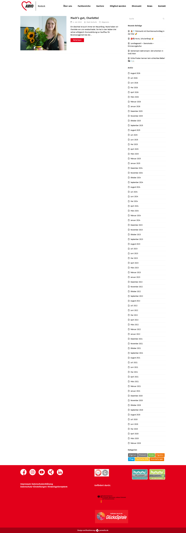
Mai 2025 (134, 144)
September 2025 (137, 125)
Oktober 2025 (136, 121)
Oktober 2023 (136, 235)
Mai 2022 (134, 315)
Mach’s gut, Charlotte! (85, 17)
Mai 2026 (134, 88)
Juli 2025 (134, 135)
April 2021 (134, 377)
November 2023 (137, 230)
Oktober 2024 (136, 178)
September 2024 (137, 182)
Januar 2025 (135, 163)
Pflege (131, 459)
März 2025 (135, 154)
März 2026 (135, 97)
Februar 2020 (136, 443)
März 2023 (135, 268)
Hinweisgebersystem (57, 486)
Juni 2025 (134, 140)
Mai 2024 (134, 201)
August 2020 (135, 415)
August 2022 (135, 301)
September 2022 (137, 296)
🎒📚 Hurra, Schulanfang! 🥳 (142, 39)
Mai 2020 (134, 429)
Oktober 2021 (136, 348)
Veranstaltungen (157, 459)
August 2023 (135, 244)
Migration (160, 455)
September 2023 (137, 239)
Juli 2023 (134, 249)
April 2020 (134, 434)
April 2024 (134, 206)
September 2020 (137, 410)
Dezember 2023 (137, 225)
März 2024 (135, 211)
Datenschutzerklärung (42, 484)
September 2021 (137, 353)
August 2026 (135, 73)
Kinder (151, 455)
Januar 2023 (135, 277)
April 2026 (134, 92)
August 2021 (135, 358)
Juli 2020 (134, 419)
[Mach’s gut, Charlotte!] (43, 33)
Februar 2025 (136, 159)
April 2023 (134, 263)
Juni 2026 (134, 83)
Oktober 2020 (136, 405)
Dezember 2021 (137, 339)
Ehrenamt (143, 455)
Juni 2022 (134, 310)
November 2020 (137, 400)
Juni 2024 (134, 197)
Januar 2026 (135, 106)
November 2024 (137, 173)
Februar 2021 (136, 386)
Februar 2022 (136, 329)
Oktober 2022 (136, 291)
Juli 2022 (134, 306)
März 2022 (135, 325)
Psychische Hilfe (142, 459)
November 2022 (137, 287)
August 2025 (135, 130)
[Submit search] (163, 19)
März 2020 (135, 438)
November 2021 (137, 344)
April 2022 (134, 320)
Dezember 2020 (137, 396)
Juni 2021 (134, 367)
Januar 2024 (135, 220)
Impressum (25, 484)
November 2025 (137, 116)
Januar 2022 (135, 334)
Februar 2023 (136, 272)
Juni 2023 (134, 253)
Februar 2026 (136, 102)
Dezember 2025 (137, 111)
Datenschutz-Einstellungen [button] (33, 486)
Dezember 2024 (137, 168)
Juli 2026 (134, 78)
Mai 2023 (134, 258)
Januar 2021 (135, 391)
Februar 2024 (136, 216)
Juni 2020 (134, 424)
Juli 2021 (134, 363)
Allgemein (105, 22)
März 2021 (135, 382)
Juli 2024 (134, 192)
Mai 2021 (134, 372)
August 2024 (135, 187)
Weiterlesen (77, 40)
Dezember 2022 (137, 282)
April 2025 (134, 149)
